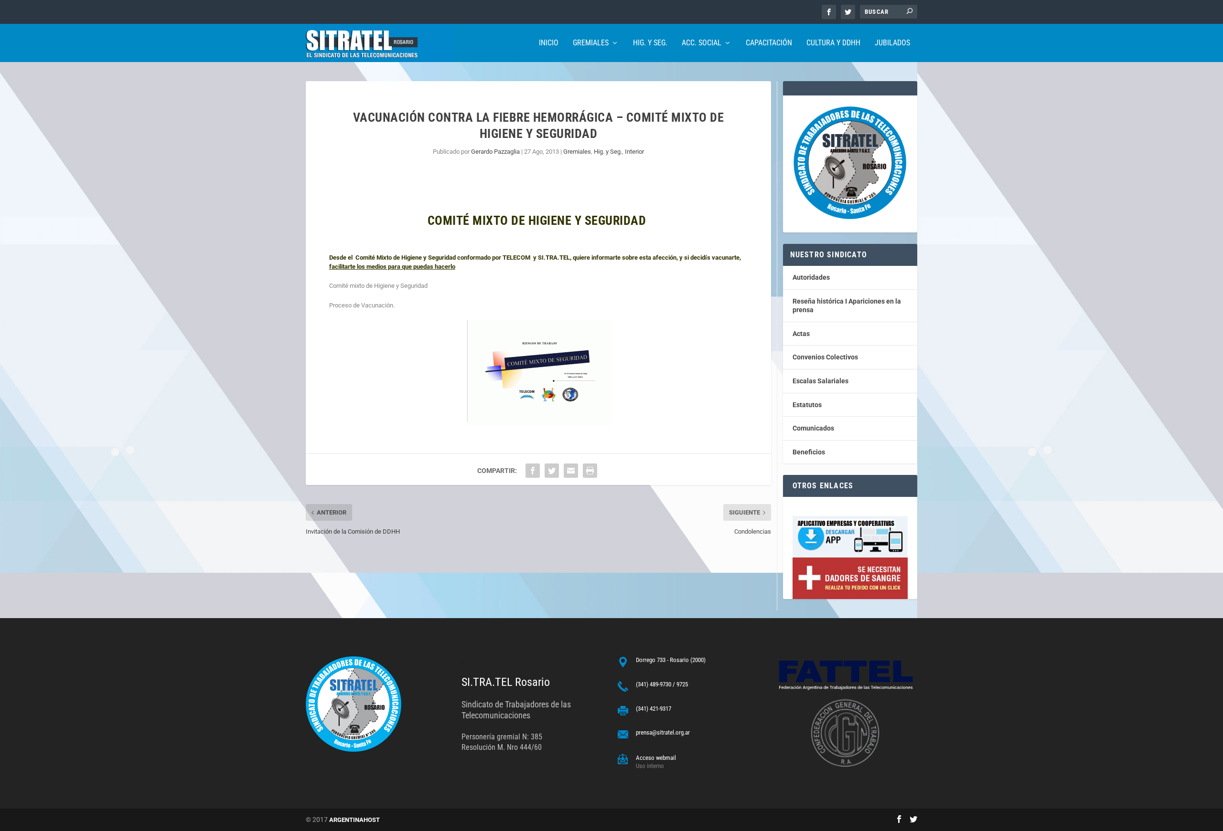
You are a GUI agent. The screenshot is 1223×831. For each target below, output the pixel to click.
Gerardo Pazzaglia (495, 151)
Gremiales (591, 43)
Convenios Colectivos (825, 357)
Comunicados (813, 428)
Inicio (548, 43)
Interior (634, 151)
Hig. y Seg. (650, 43)
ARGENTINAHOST (354, 819)
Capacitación (769, 43)
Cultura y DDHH (833, 43)
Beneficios (809, 452)
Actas (801, 333)
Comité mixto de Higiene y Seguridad (378, 285)
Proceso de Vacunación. (362, 305)
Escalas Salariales (820, 381)
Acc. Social (701, 43)
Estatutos (807, 405)
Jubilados (892, 43)
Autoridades (811, 277)
